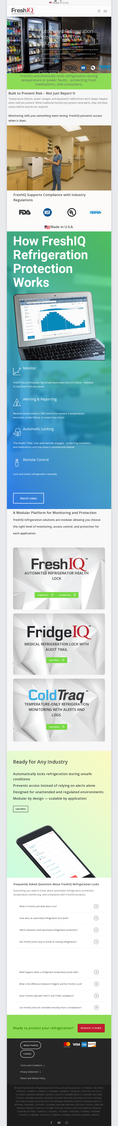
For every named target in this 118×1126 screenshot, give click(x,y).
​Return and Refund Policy (32, 1078)
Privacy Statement (29, 1071)
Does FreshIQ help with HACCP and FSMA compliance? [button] (46, 995)
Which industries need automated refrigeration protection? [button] (49, 929)
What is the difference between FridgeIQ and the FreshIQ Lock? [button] (50, 983)
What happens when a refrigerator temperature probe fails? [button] (48, 972)
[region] (59, 213)
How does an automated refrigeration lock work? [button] (44, 918)
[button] (105, 11)
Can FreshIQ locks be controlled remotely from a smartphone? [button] (50, 1007)
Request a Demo (91, 1028)
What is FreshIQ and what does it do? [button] (38, 906)
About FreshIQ (31, 1045)
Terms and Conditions (31, 1065)
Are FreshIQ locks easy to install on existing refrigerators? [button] (48, 941)
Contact (27, 1053)
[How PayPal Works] (79, 1049)
